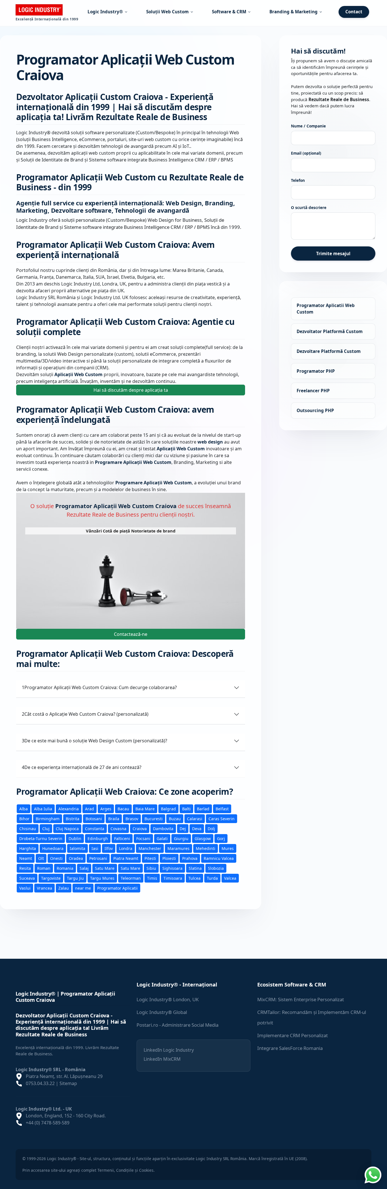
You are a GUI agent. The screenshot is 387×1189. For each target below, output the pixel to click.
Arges (105, 808)
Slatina (195, 868)
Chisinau (27, 828)
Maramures (178, 848)
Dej (183, 828)
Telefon (298, 180)
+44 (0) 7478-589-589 (47, 1123)
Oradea (76, 858)
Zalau (63, 887)
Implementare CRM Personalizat (292, 1035)
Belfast (222, 808)
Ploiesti (169, 858)
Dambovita (163, 828)
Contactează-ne (130, 634)
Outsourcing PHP (315, 410)
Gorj (221, 838)
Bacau (123, 808)
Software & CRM (229, 11)
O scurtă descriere (308, 207)
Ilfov (109, 848)
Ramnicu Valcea (219, 858)
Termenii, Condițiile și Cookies (125, 1170)
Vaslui (25, 887)
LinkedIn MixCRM (162, 1059)
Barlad (203, 808)
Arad (89, 808)
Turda (212, 878)
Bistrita (72, 818)
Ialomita (77, 848)
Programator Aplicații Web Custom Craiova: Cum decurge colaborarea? (99, 687)
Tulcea (194, 878)
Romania (65, 868)
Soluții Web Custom (167, 11)
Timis (152, 878)
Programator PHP (316, 371)
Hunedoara (52, 848)
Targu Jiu (75, 878)
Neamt (25, 858)
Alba (23, 808)
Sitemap (68, 1083)
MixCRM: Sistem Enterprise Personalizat (300, 999)
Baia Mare (145, 808)
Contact (353, 11)
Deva (196, 828)
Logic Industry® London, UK (168, 999)
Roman (43, 868)
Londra (125, 848)
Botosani (94, 818)
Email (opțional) (306, 153)
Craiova (140, 828)
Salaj (84, 868)
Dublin (75, 838)
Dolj (211, 828)
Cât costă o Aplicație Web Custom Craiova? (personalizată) (85, 714)
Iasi (95, 848)
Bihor (24, 818)
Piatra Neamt (125, 858)
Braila (113, 818)
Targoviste (51, 878)
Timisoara (172, 878)
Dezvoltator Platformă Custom (330, 331)
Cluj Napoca (67, 828)
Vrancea (44, 887)
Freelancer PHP (313, 390)
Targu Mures (102, 878)
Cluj (46, 828)
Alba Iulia (43, 808)
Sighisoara (172, 868)
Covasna (118, 828)
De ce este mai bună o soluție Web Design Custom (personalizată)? (94, 741)
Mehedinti (205, 848)
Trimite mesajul (333, 253)
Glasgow (203, 838)
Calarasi (194, 818)
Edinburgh (98, 838)
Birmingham (47, 818)
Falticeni (122, 838)
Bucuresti (153, 818)
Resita (25, 868)
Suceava (27, 878)
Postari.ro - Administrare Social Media (177, 1025)
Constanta (94, 828)
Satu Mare (104, 868)
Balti (186, 808)
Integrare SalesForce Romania (290, 1048)
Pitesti (150, 858)
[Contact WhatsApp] (372, 1174)
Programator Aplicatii (117, 887)
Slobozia (216, 868)
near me (83, 887)
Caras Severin (222, 818)
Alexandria (68, 808)
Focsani (143, 838)
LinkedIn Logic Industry (169, 1050)
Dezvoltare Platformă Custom (329, 351)
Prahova (189, 858)
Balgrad (168, 808)
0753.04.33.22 (40, 1083)
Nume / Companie (308, 126)
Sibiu (151, 868)
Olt (41, 858)
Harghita (27, 848)
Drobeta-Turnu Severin (40, 838)
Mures (228, 848)
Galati (162, 838)
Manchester (150, 848)
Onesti (56, 858)
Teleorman (131, 878)
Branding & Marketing (293, 11)
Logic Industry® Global (162, 1012)
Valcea (230, 878)
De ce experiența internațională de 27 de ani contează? (81, 767)
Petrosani (98, 858)
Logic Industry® (105, 11)
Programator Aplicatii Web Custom (326, 308)
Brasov (132, 818)
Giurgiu (181, 838)
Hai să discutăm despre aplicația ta (130, 390)
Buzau (175, 818)
